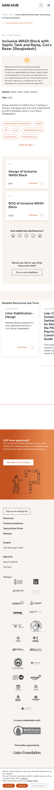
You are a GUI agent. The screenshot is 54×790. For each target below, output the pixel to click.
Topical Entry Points (13, 528)
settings (24, 778)
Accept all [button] (8, 786)
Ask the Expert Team (13, 547)
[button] (48, 5)
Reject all (22, 786)
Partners (7, 567)
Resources (8, 518)
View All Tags (25, 145)
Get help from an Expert (18, 462)
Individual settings (38, 786)
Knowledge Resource (33, 130)
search (11, 15)
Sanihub (5, 15)
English (39, 123)
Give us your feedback (27, 272)
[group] (20, 331)
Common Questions (13, 523)
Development (10, 137)
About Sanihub (10, 562)
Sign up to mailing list (17, 511)
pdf (5, 130)
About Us (8, 556)
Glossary (7, 533)
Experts (7, 542)
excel (15, 130)
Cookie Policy (32, 781)
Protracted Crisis (29, 137)
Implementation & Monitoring (17, 123)
